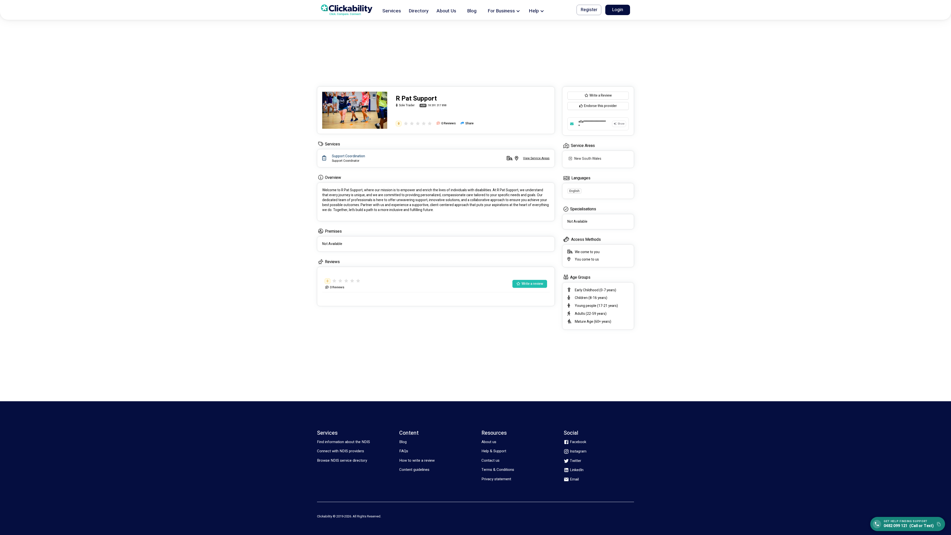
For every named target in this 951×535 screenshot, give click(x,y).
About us (488, 442)
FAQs (403, 451)
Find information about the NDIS (343, 442)
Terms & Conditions (497, 469)
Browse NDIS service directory (342, 460)
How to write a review (417, 460)
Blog (403, 442)
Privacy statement (496, 479)
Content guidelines (414, 469)
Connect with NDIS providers (340, 451)
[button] (391, 10)
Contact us (490, 460)
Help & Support (493, 451)
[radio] (406, 123)
